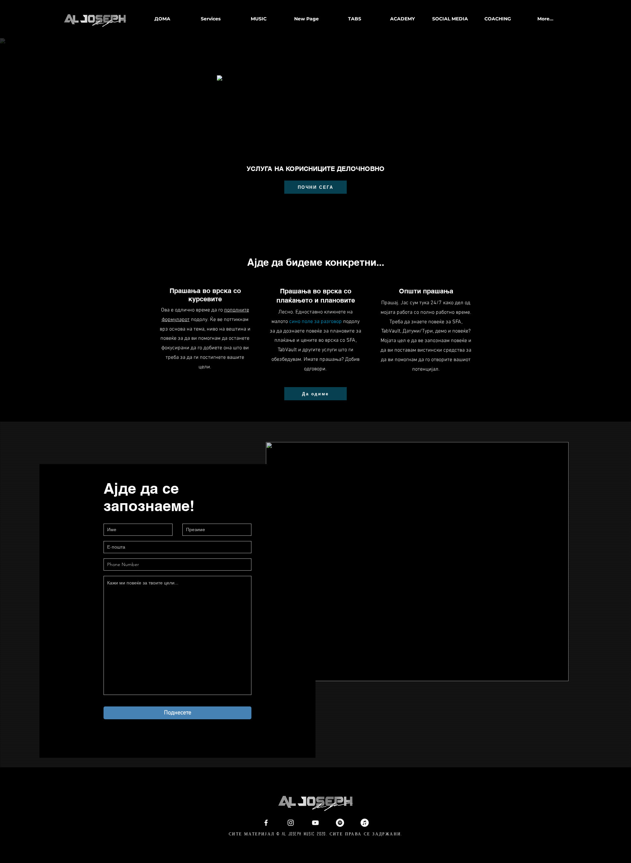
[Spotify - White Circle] (340, 823)
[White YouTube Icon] (315, 823)
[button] (258, 19)
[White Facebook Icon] (266, 823)
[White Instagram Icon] (291, 823)
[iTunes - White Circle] (365, 823)
